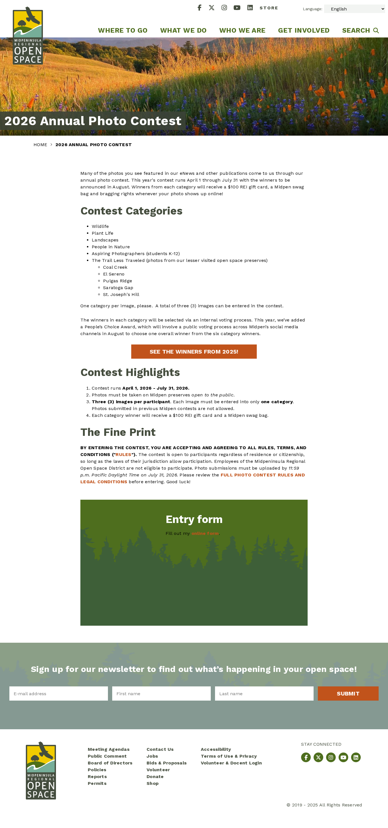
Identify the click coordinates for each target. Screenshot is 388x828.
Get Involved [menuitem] (304, 30)
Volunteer (158, 769)
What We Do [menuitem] (183, 30)
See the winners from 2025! (194, 351)
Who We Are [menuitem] (242, 30)
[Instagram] (228, 8)
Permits (97, 783)
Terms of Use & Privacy (229, 756)
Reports (97, 776)
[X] (215, 8)
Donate (155, 776)
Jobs (152, 756)
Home (41, 144)
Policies (97, 769)
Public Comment (107, 756)
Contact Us (160, 749)
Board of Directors (110, 763)
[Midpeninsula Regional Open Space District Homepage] (28, 18)
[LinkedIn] (253, 8)
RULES (123, 454)
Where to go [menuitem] (123, 30)
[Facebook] (203, 8)
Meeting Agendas (109, 749)
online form (205, 533)
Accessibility (216, 749)
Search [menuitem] (356, 30)
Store (269, 7)
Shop (152, 783)
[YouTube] (240, 8)
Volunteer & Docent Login (231, 763)
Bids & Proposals (167, 763)
